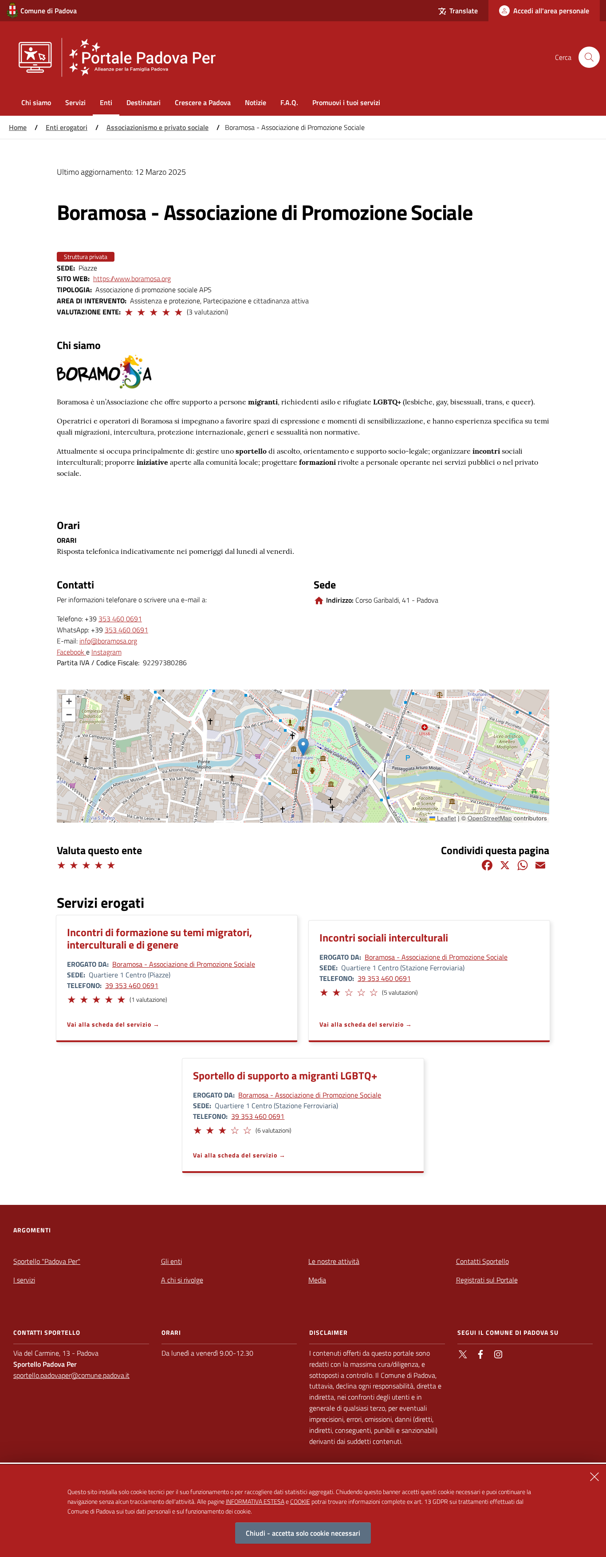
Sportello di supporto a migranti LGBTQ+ (285, 1075)
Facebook (71, 652)
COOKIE (300, 1501)
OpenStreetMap (490, 818)
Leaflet (445, 818)
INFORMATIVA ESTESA (255, 1501)
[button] (128, 311)
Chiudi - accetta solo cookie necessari (303, 1533)
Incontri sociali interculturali (383, 937)
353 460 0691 (120, 618)
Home (18, 127)
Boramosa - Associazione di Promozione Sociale (183, 964)
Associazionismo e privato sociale (157, 127)
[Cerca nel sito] (589, 57)
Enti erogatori (66, 127)
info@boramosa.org (108, 640)
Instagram (106, 652)
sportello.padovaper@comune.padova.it (71, 1375)
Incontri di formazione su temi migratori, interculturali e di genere (159, 938)
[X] (505, 864)
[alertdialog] (303, 1511)
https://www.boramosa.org (132, 278)
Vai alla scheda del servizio (109, 1024)
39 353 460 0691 (131, 985)
